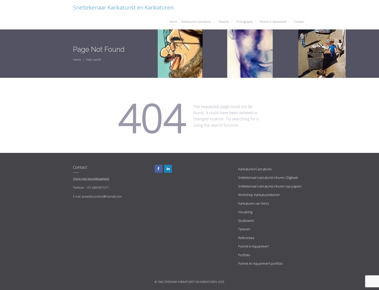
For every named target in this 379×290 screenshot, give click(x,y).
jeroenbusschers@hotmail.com (102, 196)
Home (77, 59)
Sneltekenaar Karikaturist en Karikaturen (123, 7)
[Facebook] (158, 169)
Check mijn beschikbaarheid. (91, 179)
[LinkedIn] (168, 169)
